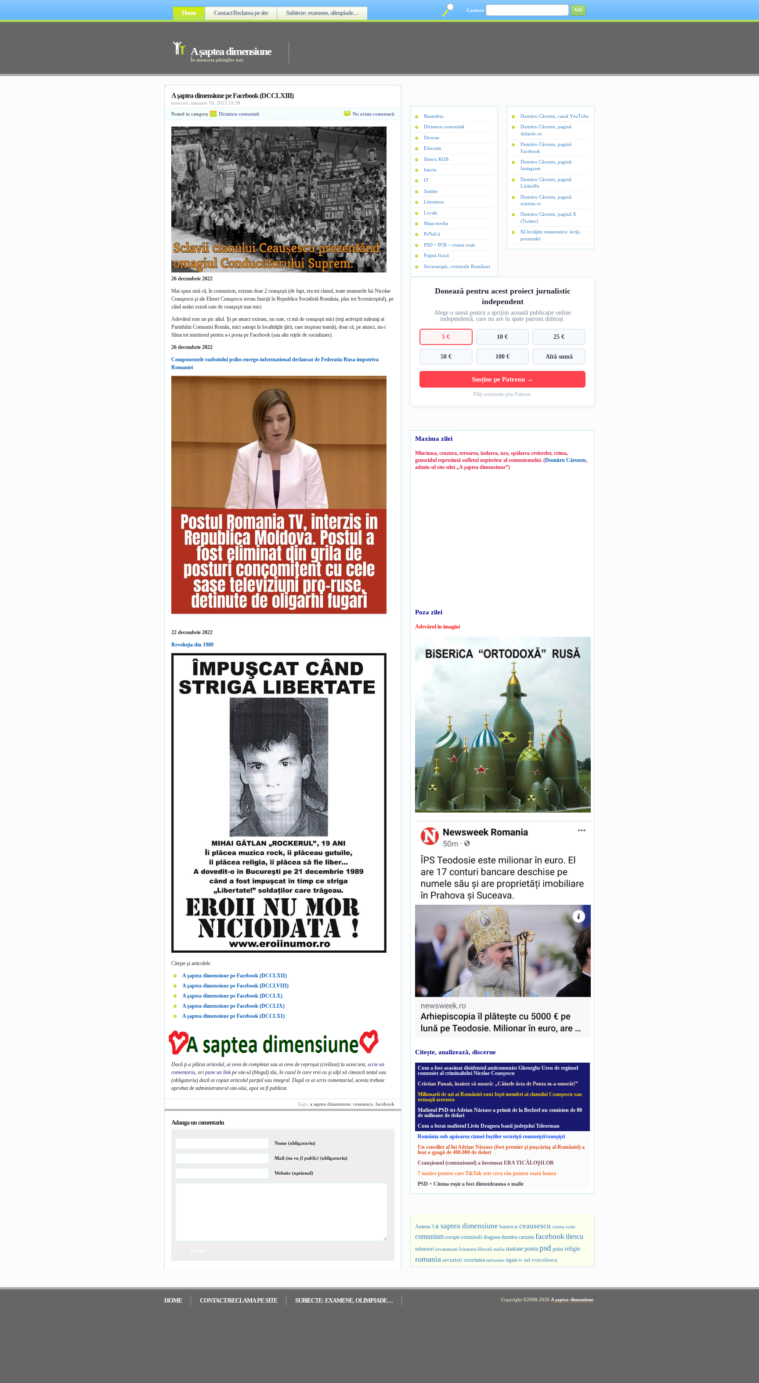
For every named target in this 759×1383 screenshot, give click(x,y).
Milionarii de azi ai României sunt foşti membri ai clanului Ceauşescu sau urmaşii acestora (500, 1097)
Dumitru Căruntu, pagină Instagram (545, 165)
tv (521, 1260)
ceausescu (363, 1104)
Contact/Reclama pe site (241, 13)
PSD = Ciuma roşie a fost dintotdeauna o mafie (471, 1184)
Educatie (432, 148)
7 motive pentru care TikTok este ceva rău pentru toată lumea (487, 1173)
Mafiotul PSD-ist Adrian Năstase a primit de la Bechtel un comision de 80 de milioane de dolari (500, 1112)
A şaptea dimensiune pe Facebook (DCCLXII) (234, 976)
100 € (502, 356)
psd (545, 1247)
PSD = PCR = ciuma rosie (449, 244)
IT (426, 180)
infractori (424, 1249)
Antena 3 (424, 1227)
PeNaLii (432, 233)
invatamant (446, 1249)
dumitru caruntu (517, 1237)
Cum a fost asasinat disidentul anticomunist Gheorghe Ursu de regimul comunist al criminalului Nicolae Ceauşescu (498, 1070)
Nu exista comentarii (373, 113)
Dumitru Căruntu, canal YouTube (554, 116)
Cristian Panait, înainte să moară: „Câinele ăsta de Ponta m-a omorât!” (498, 1084)
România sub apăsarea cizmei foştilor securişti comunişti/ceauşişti (491, 1136)
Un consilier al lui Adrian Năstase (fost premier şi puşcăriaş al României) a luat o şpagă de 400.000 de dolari (501, 1149)
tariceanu (495, 1260)
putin (558, 1249)
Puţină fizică (436, 255)
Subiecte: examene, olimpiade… (322, 13)
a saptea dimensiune (330, 1104)
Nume (295, 1143)
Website (294, 1173)
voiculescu (544, 1259)
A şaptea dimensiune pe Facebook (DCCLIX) (233, 1006)
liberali (485, 1249)
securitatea (474, 1260)
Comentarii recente (491, 1208)
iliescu (574, 1236)
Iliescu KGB (436, 159)
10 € (502, 336)
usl (527, 1260)
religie (572, 1248)
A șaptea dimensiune (231, 51)
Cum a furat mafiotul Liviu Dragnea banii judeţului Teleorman (489, 1126)
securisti (452, 1259)
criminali (471, 1237)
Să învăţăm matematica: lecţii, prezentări (550, 235)
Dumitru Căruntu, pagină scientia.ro (545, 200)
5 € (446, 336)
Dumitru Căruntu (565, 460)
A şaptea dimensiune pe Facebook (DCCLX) (232, 996)
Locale (430, 212)
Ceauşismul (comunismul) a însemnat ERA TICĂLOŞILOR (486, 1163)
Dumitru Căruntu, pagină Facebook (545, 147)
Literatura (434, 201)
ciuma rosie (563, 1226)
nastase (514, 1248)
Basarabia (433, 116)
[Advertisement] (429, 47)
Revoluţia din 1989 (192, 645)
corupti (452, 1237)
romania (428, 1259)
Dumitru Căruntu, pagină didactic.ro (545, 130)
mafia (499, 1249)
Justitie (430, 191)
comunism (429, 1236)
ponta (531, 1248)
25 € (558, 336)
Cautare (475, 10)
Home (189, 13)
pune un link (218, 1072)
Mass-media (436, 223)
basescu (508, 1226)
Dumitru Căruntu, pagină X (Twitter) (548, 217)
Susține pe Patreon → (502, 379)
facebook (385, 1104)
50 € (446, 356)
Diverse (431, 137)
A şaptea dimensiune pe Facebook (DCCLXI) (233, 1016)
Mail (311, 1158)
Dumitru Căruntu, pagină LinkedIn (545, 183)
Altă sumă (559, 356)
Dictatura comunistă (239, 113)
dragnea (492, 1237)
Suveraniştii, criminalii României (457, 266)
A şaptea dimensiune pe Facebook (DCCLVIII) (235, 986)
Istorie (430, 169)
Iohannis (468, 1249)
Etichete (542, 1208)
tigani (511, 1260)
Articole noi (434, 1208)
